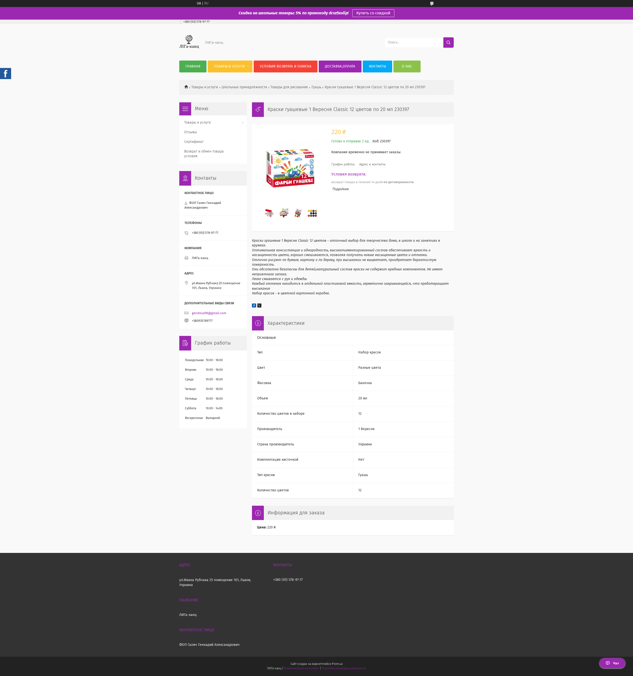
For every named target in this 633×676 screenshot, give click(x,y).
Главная (192, 66)
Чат (616, 663)
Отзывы (190, 132)
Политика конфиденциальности (344, 668)
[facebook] (254, 306)
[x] (259, 306)
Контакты (377, 66)
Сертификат (193, 142)
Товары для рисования (289, 87)
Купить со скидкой (373, 13)
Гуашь (316, 87)
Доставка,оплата (340, 66)
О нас (407, 66)
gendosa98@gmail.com (209, 313)
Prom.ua (337, 664)
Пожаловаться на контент (301, 668)
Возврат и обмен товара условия (204, 154)
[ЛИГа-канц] (189, 50)
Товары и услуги (229, 66)
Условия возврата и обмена (286, 66)
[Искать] (448, 42)
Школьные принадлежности (244, 87)
